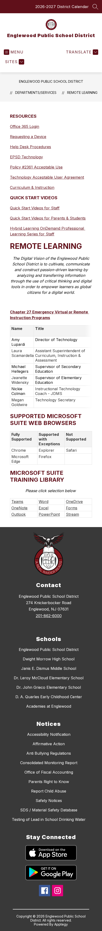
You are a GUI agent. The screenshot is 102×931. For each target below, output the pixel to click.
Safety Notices (49, 800)
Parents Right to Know (48, 781)
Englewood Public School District (51, 81)
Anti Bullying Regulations (48, 753)
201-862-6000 (49, 615)
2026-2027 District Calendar (62, 6)
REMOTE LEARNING (82, 93)
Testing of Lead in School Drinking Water (49, 819)
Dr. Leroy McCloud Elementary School (48, 678)
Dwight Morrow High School (48, 659)
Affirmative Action (48, 743)
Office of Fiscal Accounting (48, 772)
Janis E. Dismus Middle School (48, 668)
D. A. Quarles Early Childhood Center (48, 696)
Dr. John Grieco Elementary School (48, 687)
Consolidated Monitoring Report (48, 762)
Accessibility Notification (48, 734)
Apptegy (61, 924)
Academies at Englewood (48, 706)
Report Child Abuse (48, 791)
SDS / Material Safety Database (48, 810)
